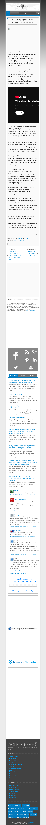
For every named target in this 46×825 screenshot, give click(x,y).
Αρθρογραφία (12, 808)
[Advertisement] (25, 609)
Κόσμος (16, 811)
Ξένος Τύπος (13, 787)
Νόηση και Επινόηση (23, 814)
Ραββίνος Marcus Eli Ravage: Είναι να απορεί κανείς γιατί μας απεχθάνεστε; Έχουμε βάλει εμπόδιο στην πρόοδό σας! (22, 431)
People (12, 573)
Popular (23, 573)
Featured (10, 805)
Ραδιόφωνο (12, 795)
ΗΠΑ (15, 240)
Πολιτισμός (18, 817)
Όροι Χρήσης (13, 760)
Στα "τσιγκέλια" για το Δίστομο (17, 417)
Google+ (11, 778)
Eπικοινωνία (12, 758)
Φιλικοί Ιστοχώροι (14, 789)
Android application (15, 768)
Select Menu (8, 13)
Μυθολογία (23, 811)
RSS (10, 770)
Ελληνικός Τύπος (14, 785)
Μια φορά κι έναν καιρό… (16, 394)
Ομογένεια (12, 793)
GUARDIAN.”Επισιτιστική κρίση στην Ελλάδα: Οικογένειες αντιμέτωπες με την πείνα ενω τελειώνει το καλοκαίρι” (22, 447)
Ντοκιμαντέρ (11, 814)
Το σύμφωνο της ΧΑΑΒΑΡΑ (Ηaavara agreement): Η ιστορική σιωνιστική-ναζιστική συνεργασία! (21, 478)
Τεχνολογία (21, 240)
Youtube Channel (14, 776)
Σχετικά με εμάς (13, 756)
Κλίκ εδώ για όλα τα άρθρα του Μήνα (23, 591)
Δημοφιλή (14, 375)
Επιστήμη (34, 808)
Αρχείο (33, 375)
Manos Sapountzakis (20, 499)
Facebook (12, 772)
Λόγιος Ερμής (30, 822)
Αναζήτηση (38, 13)
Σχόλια (24, 375)
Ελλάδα (28, 808)
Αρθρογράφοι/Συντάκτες (16, 764)
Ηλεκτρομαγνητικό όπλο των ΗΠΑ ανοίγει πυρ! (24, 21)
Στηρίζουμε (12, 797)
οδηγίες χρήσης (30, 310)
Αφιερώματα (21, 808)
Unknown (20, 238)
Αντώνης (16, 515)
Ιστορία (10, 811)
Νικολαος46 (17, 531)
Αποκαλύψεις (26, 805)
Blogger (30, 823)
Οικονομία (33, 814)
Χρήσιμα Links (13, 791)
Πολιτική (10, 817)
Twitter (11, 774)
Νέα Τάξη (30, 811)
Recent (17, 573)
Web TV (11, 766)
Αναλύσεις (18, 805)
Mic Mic (16, 491)
